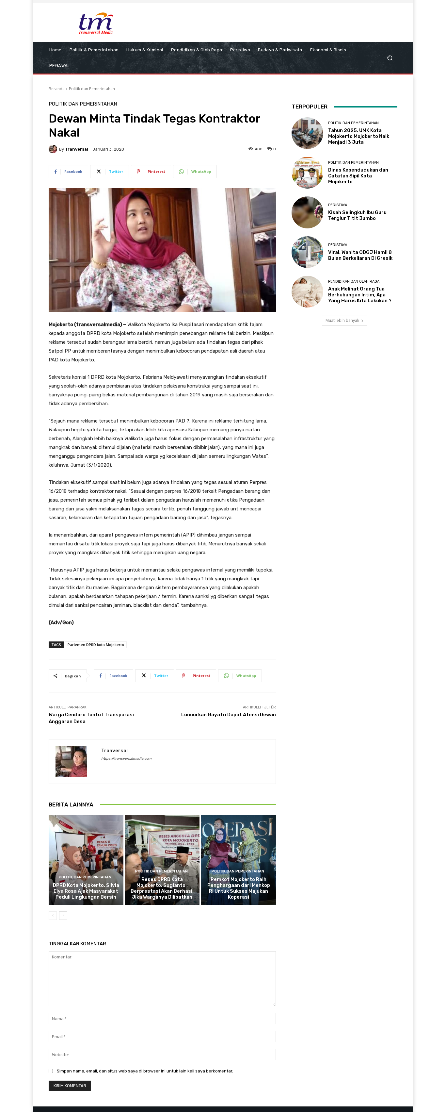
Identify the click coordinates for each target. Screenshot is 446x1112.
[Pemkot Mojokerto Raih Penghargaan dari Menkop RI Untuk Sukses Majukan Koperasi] (238, 860)
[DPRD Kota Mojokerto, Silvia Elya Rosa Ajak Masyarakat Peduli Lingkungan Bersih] (86, 860)
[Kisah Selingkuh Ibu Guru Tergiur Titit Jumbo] (307, 212)
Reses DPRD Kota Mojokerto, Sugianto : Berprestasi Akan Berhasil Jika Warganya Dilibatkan (162, 888)
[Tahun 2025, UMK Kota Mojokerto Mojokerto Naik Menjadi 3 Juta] (307, 133)
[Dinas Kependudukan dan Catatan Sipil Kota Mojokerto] (307, 173)
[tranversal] (54, 149)
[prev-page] (53, 915)
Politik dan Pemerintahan (92, 88)
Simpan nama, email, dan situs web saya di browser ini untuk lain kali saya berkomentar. (145, 1071)
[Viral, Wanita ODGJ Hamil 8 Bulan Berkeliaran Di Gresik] (307, 252)
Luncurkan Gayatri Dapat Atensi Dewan (228, 715)
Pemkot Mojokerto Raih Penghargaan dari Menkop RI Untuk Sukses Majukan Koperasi (238, 888)
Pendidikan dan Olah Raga (353, 281)
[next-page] (63, 915)
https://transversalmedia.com (126, 758)
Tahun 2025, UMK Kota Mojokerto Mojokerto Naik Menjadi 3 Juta (358, 136)
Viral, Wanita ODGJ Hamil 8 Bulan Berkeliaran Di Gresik (360, 255)
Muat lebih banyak (342, 320)
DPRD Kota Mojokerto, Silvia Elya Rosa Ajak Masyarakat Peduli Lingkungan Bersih (86, 891)
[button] (389, 58)
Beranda (57, 88)
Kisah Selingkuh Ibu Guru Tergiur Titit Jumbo (357, 215)
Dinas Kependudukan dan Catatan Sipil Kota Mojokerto (358, 176)
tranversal (76, 149)
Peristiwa (337, 205)
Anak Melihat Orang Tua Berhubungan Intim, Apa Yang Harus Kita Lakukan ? (359, 295)
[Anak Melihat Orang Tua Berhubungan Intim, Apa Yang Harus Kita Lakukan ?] (307, 291)
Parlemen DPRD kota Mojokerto (96, 644)
